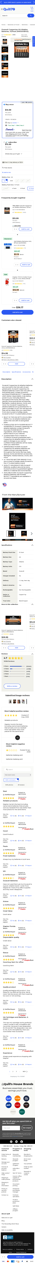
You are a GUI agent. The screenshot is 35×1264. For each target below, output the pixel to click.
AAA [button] (11, 180)
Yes (13, 815)
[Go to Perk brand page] (8, 1105)
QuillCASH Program (16, 1164)
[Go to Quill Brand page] (8, 1099)
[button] (34, 2)
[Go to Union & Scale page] (13, 1112)
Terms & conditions (8, 1249)
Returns (3, 1159)
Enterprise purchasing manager (16, 1190)
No (21, 815)
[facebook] (21, 1141)
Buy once (10, 104)
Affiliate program (15, 1209)
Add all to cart (18, 312)
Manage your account (5, 1162)
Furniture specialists (16, 1195)
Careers (3, 1227)
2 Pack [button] (6, 188)
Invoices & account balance (4, 1168)
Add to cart (20, 1257)
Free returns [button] (8, 167)
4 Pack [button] (14, 188)
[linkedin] (16, 1141)
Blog (2, 1220)
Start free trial (26, 130)
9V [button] (28, 180)
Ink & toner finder (27, 1159)
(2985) (29, 669)
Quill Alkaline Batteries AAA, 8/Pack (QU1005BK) (23, 242)
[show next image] (31, 521)
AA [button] (5, 180)
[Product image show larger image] (17, 504)
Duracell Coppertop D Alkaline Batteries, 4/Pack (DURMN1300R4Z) (12, 347)
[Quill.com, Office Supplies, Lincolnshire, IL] (8, 1237)
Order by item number (28, 1167)
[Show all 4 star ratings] (17, 668)
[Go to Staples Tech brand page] (26, 1105)
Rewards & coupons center (27, 1173)
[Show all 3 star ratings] (17, 671)
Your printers (28, 1163)
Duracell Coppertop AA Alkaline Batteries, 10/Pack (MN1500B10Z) (22, 206)
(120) (28, 674)
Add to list (7, 172)
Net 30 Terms (17, 1173)
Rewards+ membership (17, 1155)
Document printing (16, 1184)
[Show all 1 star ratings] (17, 676)
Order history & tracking (6, 1155)
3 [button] (16, 1071)
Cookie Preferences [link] (21, 1252)
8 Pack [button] (23, 188)
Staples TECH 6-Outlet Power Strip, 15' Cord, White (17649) (22, 277)
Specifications (16, 372)
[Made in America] (5, 484)
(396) (28, 676)
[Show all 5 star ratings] (17, 666)
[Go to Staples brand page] (17, 1105)
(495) (28, 671)
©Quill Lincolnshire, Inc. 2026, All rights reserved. (15, 1243)
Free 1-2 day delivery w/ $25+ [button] (10, 359)
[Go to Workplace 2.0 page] (22, 1112)
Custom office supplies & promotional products (17, 1178)
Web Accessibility (7, 1230)
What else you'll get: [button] (12, 154)
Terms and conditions (18, 1133)
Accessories (27, 372)
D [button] (22, 180)
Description (6, 372)
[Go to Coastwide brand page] (17, 1099)
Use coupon (27, 1128)
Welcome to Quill (6, 1217)
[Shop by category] (2, 9)
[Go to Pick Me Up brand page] (26, 1099)
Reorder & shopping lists (28, 1155)
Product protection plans (16, 1201)
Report (29, 815)
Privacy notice (20, 1249)
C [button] (17, 180)
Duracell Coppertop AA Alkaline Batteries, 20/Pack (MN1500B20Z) (12, 631)
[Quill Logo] (9, 9)
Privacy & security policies (4, 1190)
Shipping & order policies (5, 1178)
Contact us (4, 1195)
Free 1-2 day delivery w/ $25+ (14, 162)
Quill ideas (16, 1206)
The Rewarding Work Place (10, 1224)
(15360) (28, 666)
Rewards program (15, 1159)
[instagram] (11, 1141)
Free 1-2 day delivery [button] (8, 643)
